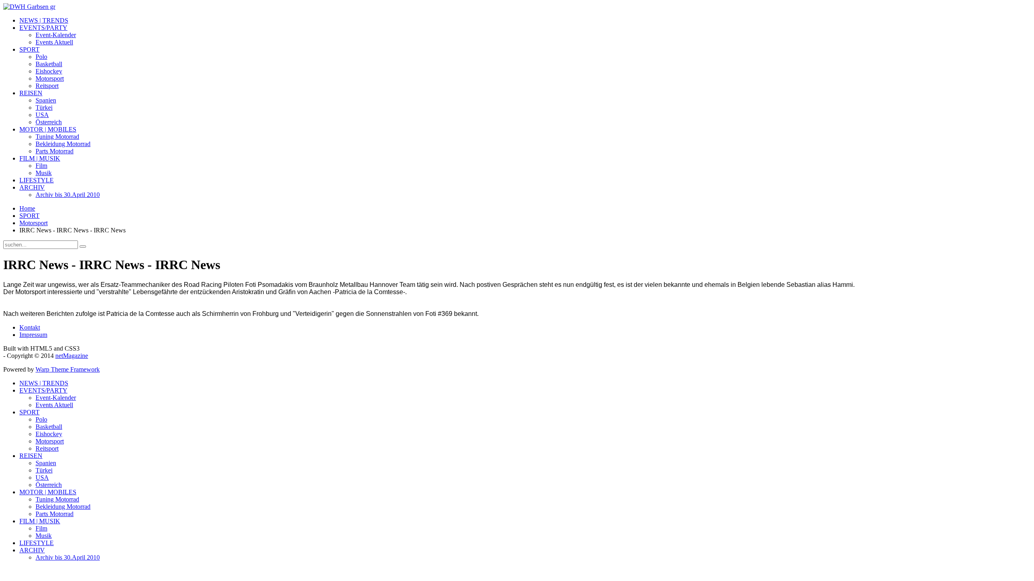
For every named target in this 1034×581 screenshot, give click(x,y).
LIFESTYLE (36, 180)
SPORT (29, 49)
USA (42, 114)
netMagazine (71, 355)
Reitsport (47, 85)
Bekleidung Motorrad (63, 143)
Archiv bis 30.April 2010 (68, 194)
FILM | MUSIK (39, 158)
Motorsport (50, 78)
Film (41, 165)
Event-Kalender (56, 34)
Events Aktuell (54, 42)
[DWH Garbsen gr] (29, 6)
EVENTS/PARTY (43, 27)
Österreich (49, 122)
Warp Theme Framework (68, 369)
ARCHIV (32, 187)
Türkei (44, 107)
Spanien (46, 100)
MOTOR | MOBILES (47, 129)
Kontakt (29, 327)
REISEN (30, 93)
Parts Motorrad (55, 151)
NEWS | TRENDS (43, 20)
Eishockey (49, 71)
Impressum (33, 334)
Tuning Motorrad (57, 136)
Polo (41, 56)
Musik (44, 172)
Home (27, 208)
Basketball (49, 64)
